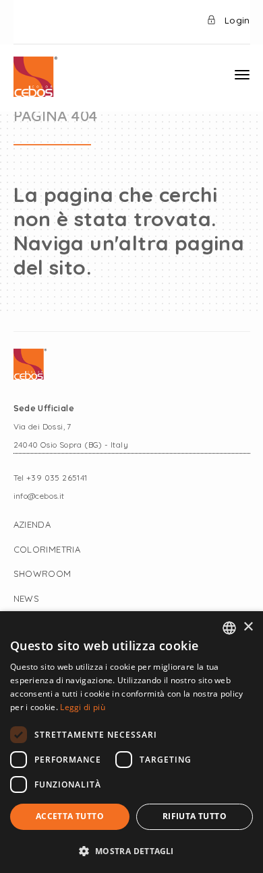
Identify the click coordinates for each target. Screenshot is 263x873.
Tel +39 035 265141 (50, 478)
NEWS (26, 598)
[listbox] (229, 628)
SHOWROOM (42, 573)
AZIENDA (32, 524)
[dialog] (131, 742)
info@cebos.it (39, 496)
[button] (131, 851)
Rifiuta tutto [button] (195, 816)
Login (236, 20)
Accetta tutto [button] (70, 816)
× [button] (248, 627)
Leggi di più (82, 707)
